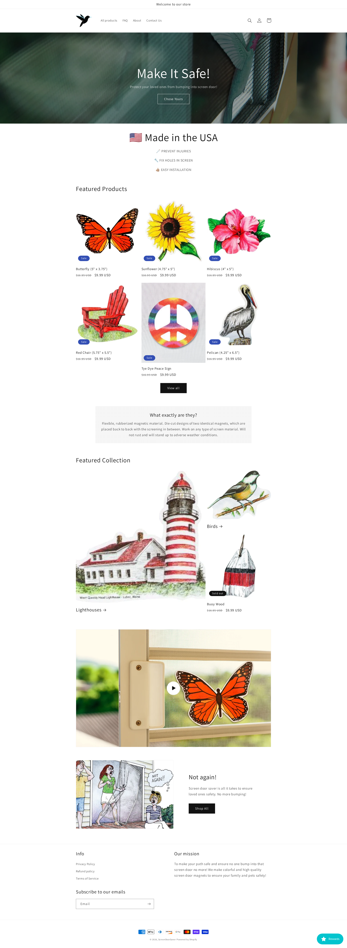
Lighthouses (89, 610)
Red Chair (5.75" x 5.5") (94, 353)
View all (173, 388)
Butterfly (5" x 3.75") (92, 269)
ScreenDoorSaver (167, 939)
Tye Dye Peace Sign (157, 368)
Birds (212, 526)
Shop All (202, 808)
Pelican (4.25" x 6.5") (223, 353)
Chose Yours (173, 99)
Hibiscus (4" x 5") (220, 269)
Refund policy (85, 871)
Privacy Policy (85, 864)
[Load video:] (173, 688)
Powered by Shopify (187, 939)
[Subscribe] (149, 904)
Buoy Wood (215, 604)
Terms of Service (87, 878)
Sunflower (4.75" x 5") (158, 269)
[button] (250, 20)
